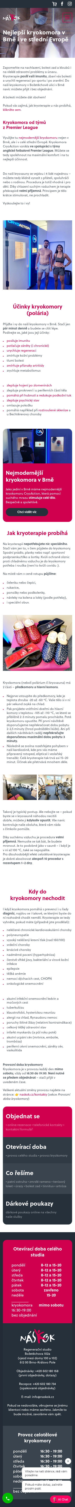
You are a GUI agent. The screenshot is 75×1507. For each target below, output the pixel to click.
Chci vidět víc (27, 512)
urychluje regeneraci (21, 350)
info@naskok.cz (43, 1396)
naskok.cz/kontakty (33, 1094)
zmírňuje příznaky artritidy (25, 365)
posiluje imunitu (18, 340)
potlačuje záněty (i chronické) (28, 345)
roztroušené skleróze (53, 410)
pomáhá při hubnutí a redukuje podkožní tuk (39, 395)
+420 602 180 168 (46, 1371)
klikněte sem (12, 109)
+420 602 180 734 (44, 1384)
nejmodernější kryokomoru (38, 137)
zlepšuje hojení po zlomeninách (29, 385)
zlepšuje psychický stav (23, 400)
